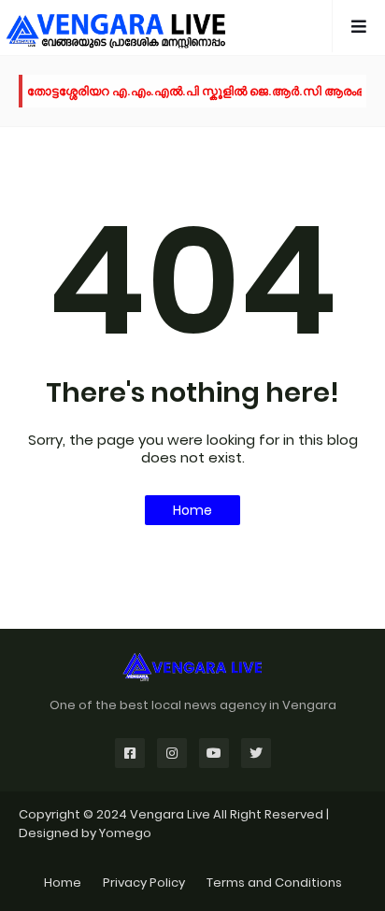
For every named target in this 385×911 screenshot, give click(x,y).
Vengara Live (171, 814)
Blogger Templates (193, 851)
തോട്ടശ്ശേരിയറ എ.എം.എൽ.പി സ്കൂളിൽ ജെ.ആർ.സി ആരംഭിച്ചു (204, 91)
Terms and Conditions (274, 882)
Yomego (125, 833)
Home (192, 510)
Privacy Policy (144, 882)
